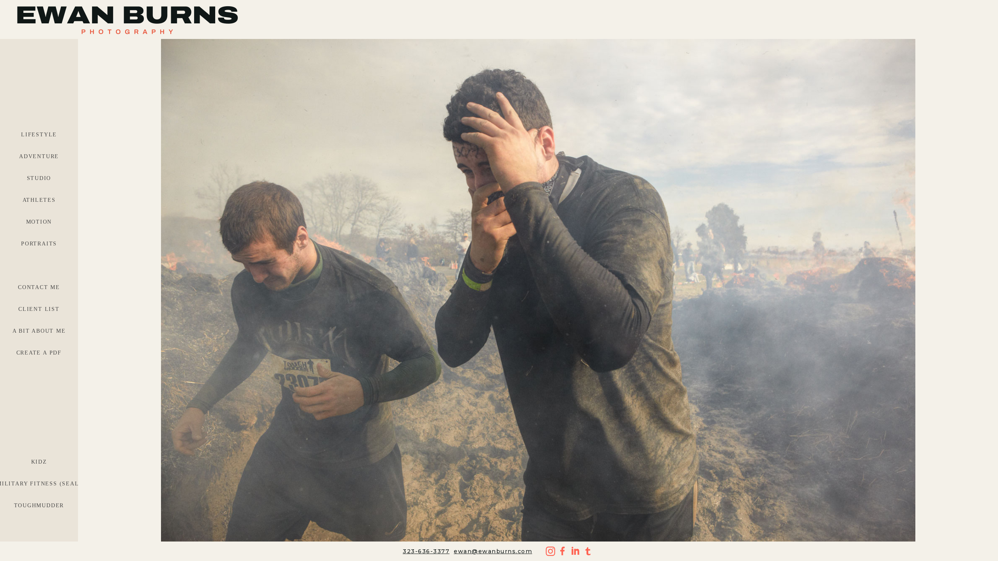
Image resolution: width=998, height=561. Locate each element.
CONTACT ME (39, 287)
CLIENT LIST (39, 309)
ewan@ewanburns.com (493, 551)
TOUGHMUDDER (39, 505)
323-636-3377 (426, 551)
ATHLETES (39, 200)
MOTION (39, 222)
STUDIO (39, 178)
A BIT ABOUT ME (39, 331)
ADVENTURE (39, 156)
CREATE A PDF (39, 353)
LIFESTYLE (39, 135)
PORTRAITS (39, 244)
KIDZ (39, 462)
